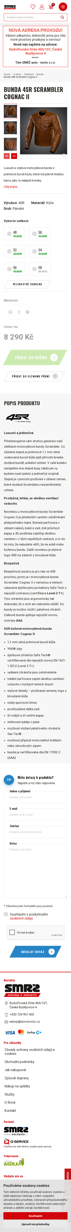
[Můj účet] (41, 7)
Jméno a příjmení (20, 791)
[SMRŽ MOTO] (10, 7)
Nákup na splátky (17, 1086)
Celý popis (10, 187)
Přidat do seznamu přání (31, 376)
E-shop (17, 74)
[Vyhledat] (62, 16)
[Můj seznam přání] (32, 7)
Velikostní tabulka (27, 284)
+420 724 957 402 (21, 1014)
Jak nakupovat (15, 1070)
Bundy (40, 74)
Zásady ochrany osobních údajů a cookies (30, 1051)
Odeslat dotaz (33, 951)
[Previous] (7, 156)
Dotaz (13, 843)
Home (7, 74)
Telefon (14, 826)
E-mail (13, 808)
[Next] (14, 156)
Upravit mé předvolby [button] (35, 1224)
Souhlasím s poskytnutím (29, 916)
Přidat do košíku (31, 357)
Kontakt (10, 1110)
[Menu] (63, 6)
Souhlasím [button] (35, 1215)
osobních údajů (21, 918)
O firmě (10, 1102)
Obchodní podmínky (19, 1062)
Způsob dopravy (17, 1078)
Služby (10, 1094)
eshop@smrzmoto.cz (24, 1021)
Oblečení (29, 74)
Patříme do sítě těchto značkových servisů (27, 1146)
